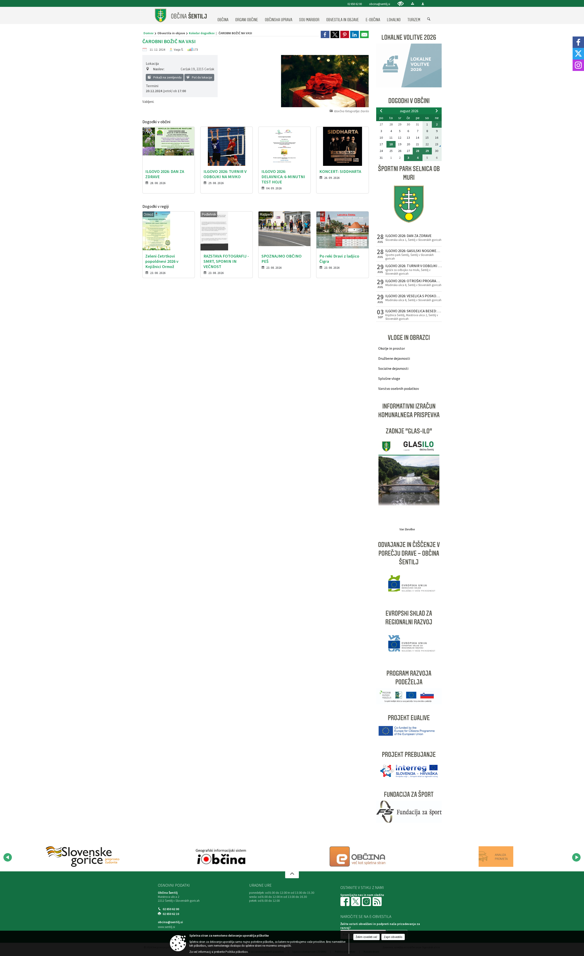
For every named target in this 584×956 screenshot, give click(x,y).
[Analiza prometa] (496, 856)
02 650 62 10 (171, 914)
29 (427, 151)
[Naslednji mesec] (436, 110)
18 (391, 144)
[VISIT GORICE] (82, 856)
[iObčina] (220, 856)
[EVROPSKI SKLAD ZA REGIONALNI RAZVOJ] (409, 643)
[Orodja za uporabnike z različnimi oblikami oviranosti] (400, 3)
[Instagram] (578, 65)
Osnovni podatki (174, 885)
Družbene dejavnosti (394, 358)
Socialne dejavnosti (393, 368)
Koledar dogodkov (202, 33)
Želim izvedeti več (366, 937)
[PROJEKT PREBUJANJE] (409, 770)
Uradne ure (260, 885)
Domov (148, 33)
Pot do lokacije (201, 77)
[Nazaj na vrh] (292, 874)
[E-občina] (358, 856)
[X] (578, 53)
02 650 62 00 (354, 4)
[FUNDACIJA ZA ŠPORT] (409, 811)
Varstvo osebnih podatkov (398, 388)
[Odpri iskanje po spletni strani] (428, 19)
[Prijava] (422, 3)
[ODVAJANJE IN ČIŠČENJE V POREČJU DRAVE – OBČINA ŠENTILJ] (409, 583)
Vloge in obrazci (409, 337)
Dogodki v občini (409, 100)
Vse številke (407, 529)
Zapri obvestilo (393, 937)
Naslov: (158, 69)
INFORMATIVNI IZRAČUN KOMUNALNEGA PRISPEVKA (409, 410)
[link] (325, 34)
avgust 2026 (409, 111)
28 (417, 151)
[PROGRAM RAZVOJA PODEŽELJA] (409, 695)
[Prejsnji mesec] (381, 110)
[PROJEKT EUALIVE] (409, 730)
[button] (7, 857)
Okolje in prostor (391, 348)
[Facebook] (578, 42)
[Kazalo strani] (412, 3)
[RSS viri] (378, 901)
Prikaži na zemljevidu (167, 77)
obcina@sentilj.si (379, 4)
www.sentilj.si (166, 927)
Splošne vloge (389, 378)
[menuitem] (223, 15)
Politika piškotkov (236, 952)
